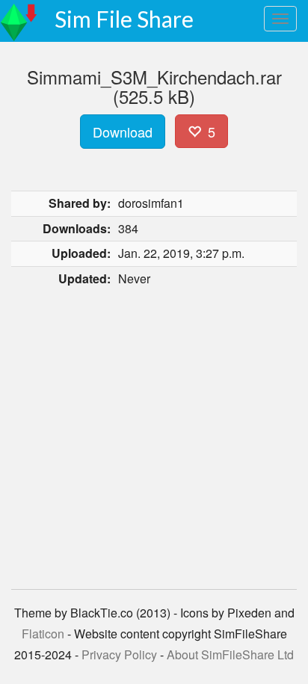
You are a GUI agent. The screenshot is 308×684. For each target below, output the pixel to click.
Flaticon (43, 633)
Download (123, 131)
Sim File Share (124, 18)
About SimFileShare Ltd (230, 654)
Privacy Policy (119, 654)
